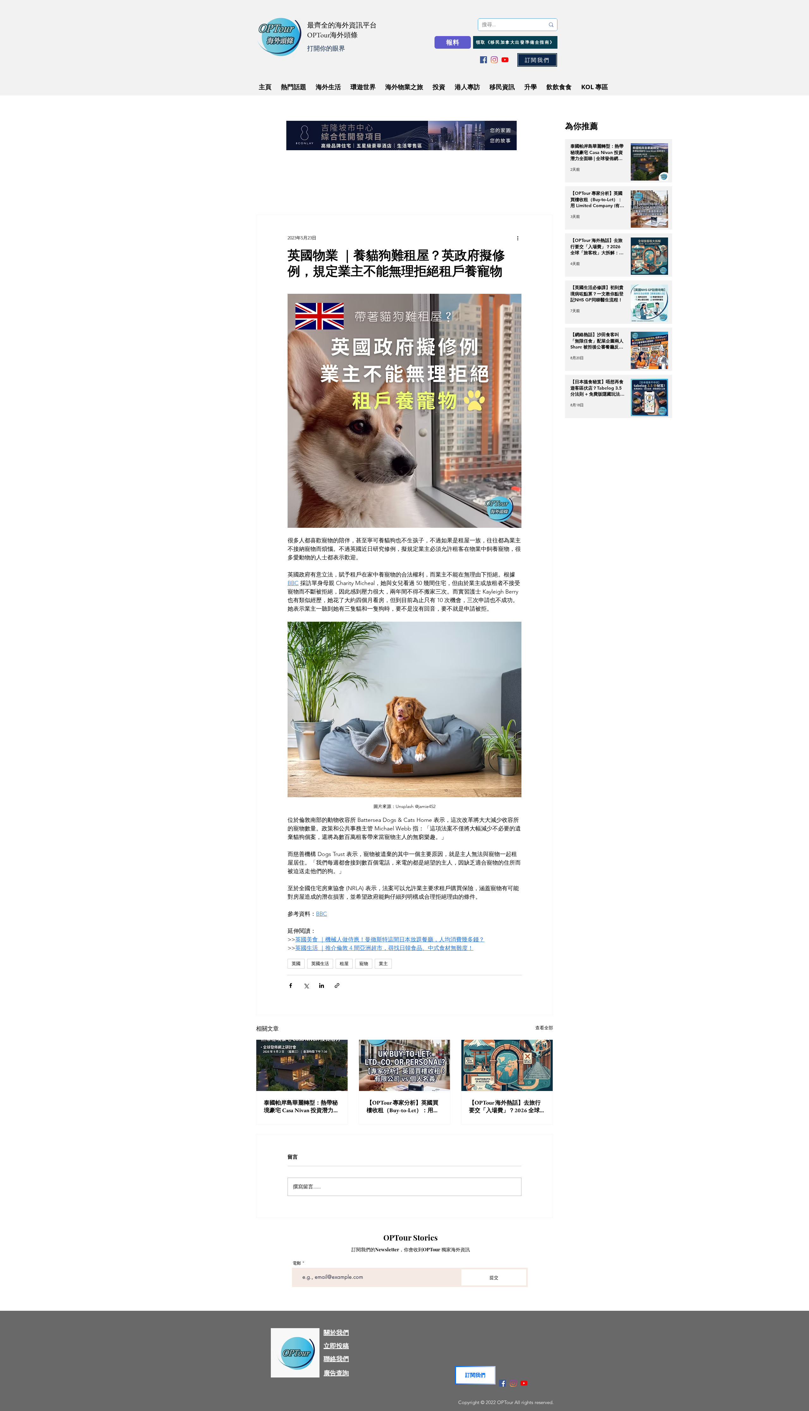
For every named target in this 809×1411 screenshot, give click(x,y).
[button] (499, 619)
